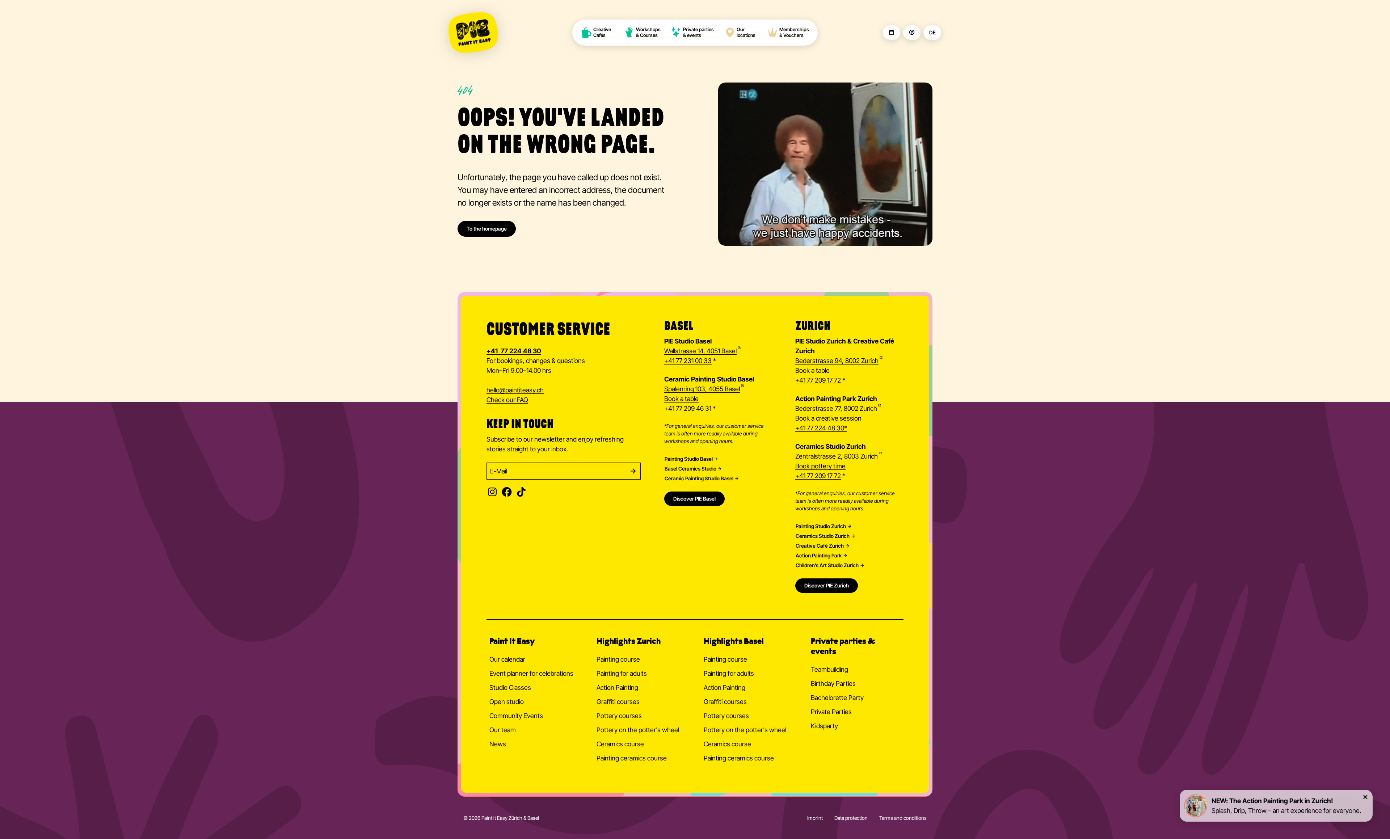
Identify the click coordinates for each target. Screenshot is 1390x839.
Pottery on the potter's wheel (638, 730)
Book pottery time (820, 466)
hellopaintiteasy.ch (515, 390)
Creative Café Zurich (820, 546)
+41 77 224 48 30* (821, 428)
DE (932, 32)
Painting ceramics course (632, 758)
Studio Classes (510, 687)
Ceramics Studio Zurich (823, 536)
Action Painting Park (819, 555)
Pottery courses (619, 716)
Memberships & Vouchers (794, 32)
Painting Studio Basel (689, 459)
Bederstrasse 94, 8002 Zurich (837, 360)
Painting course (618, 659)
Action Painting (617, 687)
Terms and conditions (903, 818)
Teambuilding (829, 669)
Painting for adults (622, 673)
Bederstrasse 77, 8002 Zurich (836, 408)
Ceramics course (620, 744)
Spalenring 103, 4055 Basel (702, 389)
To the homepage (487, 228)
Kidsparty (824, 726)
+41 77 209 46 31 (687, 408)
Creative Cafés (602, 32)
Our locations (746, 32)
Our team (502, 730)
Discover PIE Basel (694, 499)
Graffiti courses (618, 701)
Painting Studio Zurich (821, 526)
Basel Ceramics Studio (690, 469)
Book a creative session (828, 418)
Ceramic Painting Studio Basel (699, 478)
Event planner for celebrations (531, 673)
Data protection (851, 818)
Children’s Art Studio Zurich (827, 565)
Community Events (516, 716)
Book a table (681, 398)
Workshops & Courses (648, 32)
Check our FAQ (507, 400)
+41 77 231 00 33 (688, 360)
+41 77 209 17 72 (818, 380)
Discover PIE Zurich (826, 585)
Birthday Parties (833, 683)
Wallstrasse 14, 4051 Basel (700, 351)
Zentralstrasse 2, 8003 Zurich (836, 456)
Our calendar (507, 659)
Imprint (815, 818)
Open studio (506, 701)
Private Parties (831, 712)
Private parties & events (698, 32)
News (497, 744)
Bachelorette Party (837, 697)
